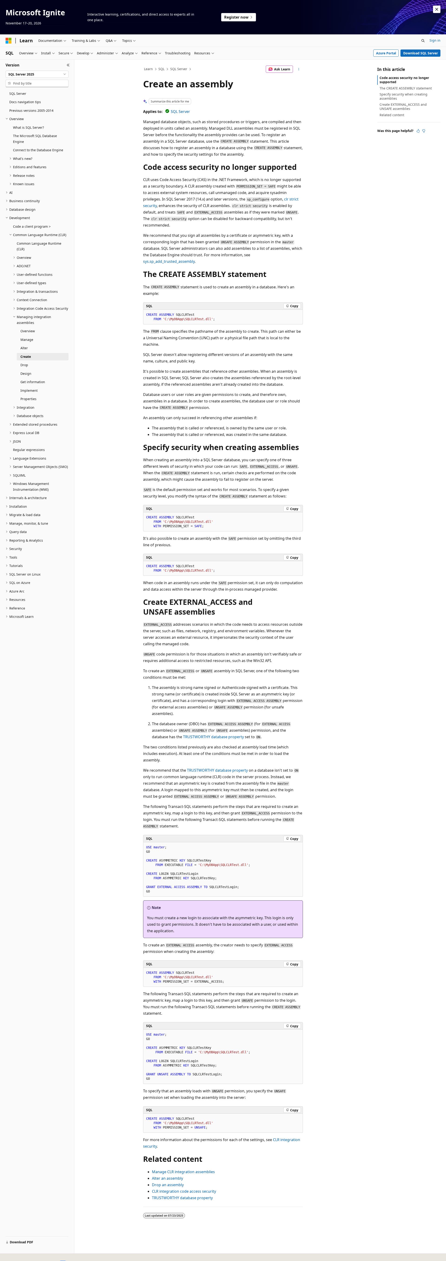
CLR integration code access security (184, 1191)
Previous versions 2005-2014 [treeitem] (31, 110)
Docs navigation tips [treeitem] (25, 102)
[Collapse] (68, 65)
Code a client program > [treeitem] (32, 226)
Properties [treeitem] (28, 399)
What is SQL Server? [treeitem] (28, 127)
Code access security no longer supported (404, 80)
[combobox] (37, 74)
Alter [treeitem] (24, 348)
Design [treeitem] (25, 373)
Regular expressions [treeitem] (29, 450)
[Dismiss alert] (436, 9)
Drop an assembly (168, 1184)
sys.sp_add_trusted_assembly (169, 261)
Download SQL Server (420, 53)
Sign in (435, 40)
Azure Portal (386, 53)
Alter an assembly (167, 1178)
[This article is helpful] (418, 131)
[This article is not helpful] (423, 131)
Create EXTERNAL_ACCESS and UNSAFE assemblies (403, 106)
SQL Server (178, 69)
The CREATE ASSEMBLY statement (406, 88)
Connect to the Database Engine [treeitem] (38, 150)
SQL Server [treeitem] (17, 93)
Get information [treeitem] (32, 382)
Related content (392, 115)
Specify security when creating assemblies (403, 96)
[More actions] (299, 69)
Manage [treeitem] (26, 339)
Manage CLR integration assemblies (183, 1171)
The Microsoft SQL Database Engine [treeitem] (35, 139)
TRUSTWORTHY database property (213, 736)
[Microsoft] (9, 41)
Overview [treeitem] (27, 331)
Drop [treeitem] (24, 365)
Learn (148, 69)
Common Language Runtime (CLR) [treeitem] (39, 246)
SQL (161, 69)
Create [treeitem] (25, 356)
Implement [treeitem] (29, 390)
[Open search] (423, 40)
